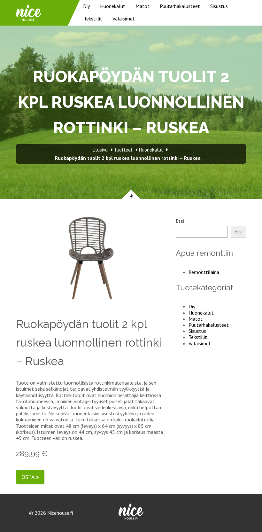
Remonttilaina (204, 272)
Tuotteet (123, 150)
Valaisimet (123, 18)
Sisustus (219, 6)
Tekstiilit (93, 18)
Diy (86, 6)
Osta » (30, 477)
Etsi (180, 221)
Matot (142, 6)
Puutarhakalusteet (180, 6)
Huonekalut (112, 6)
